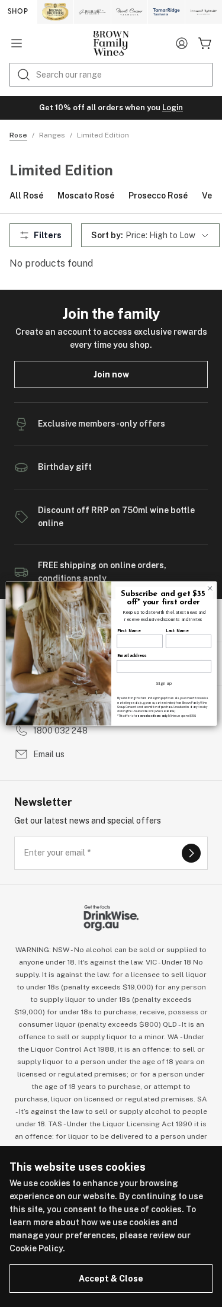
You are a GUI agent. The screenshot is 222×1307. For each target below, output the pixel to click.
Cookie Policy (36, 1248)
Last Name (176, 630)
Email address (131, 656)
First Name (128, 630)
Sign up (164, 683)
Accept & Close (111, 1278)
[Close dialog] (209, 588)
